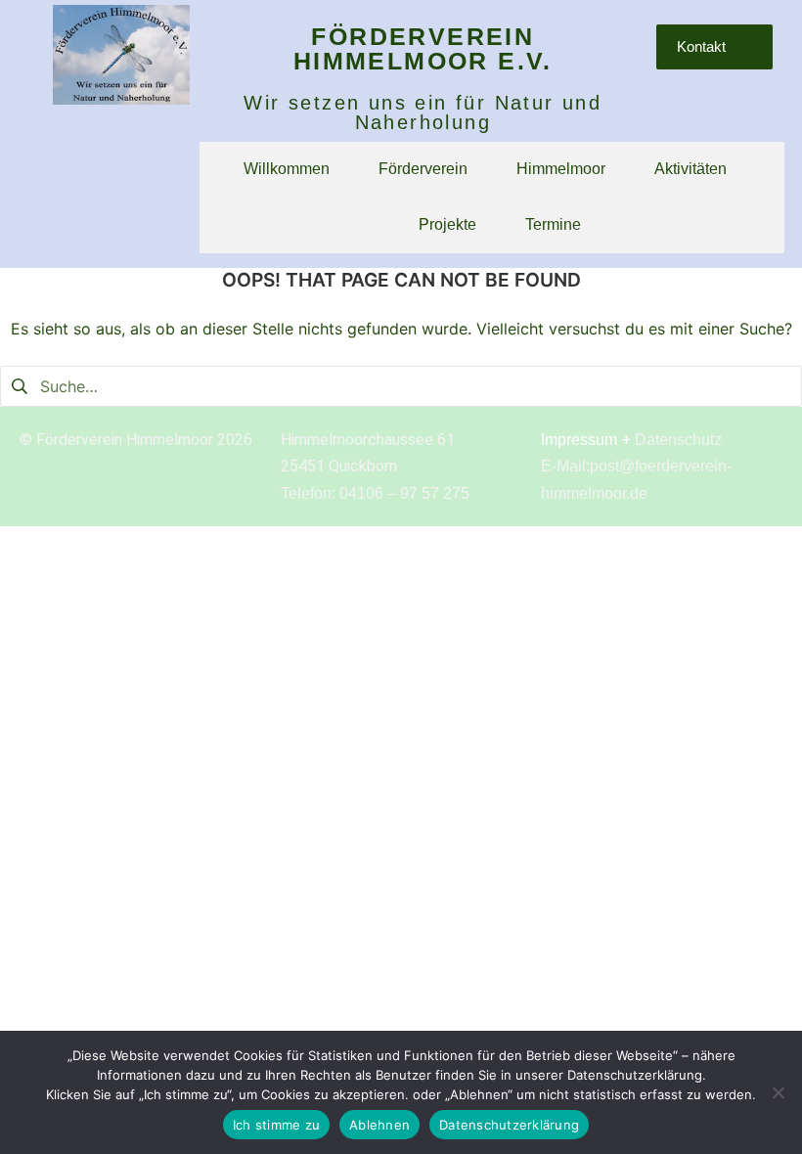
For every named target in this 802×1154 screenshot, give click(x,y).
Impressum (579, 439)
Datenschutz (678, 439)
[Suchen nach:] (401, 385)
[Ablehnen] (777, 1092)
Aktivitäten (690, 168)
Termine (553, 224)
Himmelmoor (560, 168)
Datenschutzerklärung (509, 1124)
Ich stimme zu (276, 1124)
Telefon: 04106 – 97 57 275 (375, 493)
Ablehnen (379, 1124)
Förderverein (423, 168)
